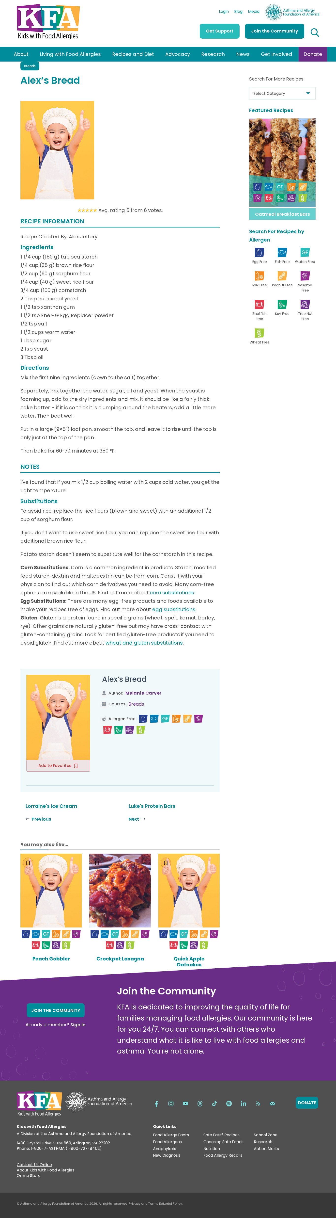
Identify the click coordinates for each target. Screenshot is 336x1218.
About (21, 54)
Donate (313, 54)
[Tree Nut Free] (129, 730)
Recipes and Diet (133, 54)
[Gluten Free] (165, 719)
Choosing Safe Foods (223, 1142)
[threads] (200, 1103)
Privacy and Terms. (144, 1203)
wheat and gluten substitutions (144, 642)
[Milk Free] (176, 719)
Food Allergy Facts (171, 1135)
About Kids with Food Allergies (45, 1171)
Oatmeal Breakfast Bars (282, 214)
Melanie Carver (143, 693)
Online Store (29, 1176)
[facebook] (156, 1103)
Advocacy (177, 54)
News (243, 54)
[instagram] (171, 1103)
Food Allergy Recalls (222, 1155)
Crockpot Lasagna (120, 958)
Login (224, 12)
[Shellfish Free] (107, 730)
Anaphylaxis (164, 1149)
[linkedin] (243, 1103)
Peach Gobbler (51, 958)
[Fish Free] (154, 719)
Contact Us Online (34, 1165)
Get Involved (276, 54)
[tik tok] (214, 1103)
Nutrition (211, 1149)
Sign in (78, 1025)
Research (213, 54)
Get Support (219, 31)
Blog (238, 12)
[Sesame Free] (198, 719)
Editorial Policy (170, 1203)
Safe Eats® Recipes (221, 1135)
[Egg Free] (143, 719)
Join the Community (274, 31)
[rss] (258, 1103)
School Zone (265, 1135)
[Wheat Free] (141, 730)
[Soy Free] (118, 730)
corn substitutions (172, 592)
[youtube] (185, 1103)
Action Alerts (266, 1149)
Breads (30, 66)
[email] (272, 1103)
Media (254, 12)
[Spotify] (229, 1103)
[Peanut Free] (187, 719)
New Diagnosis (167, 1155)
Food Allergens (167, 1142)
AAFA (314, 6)
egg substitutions (173, 609)
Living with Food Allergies (70, 54)
